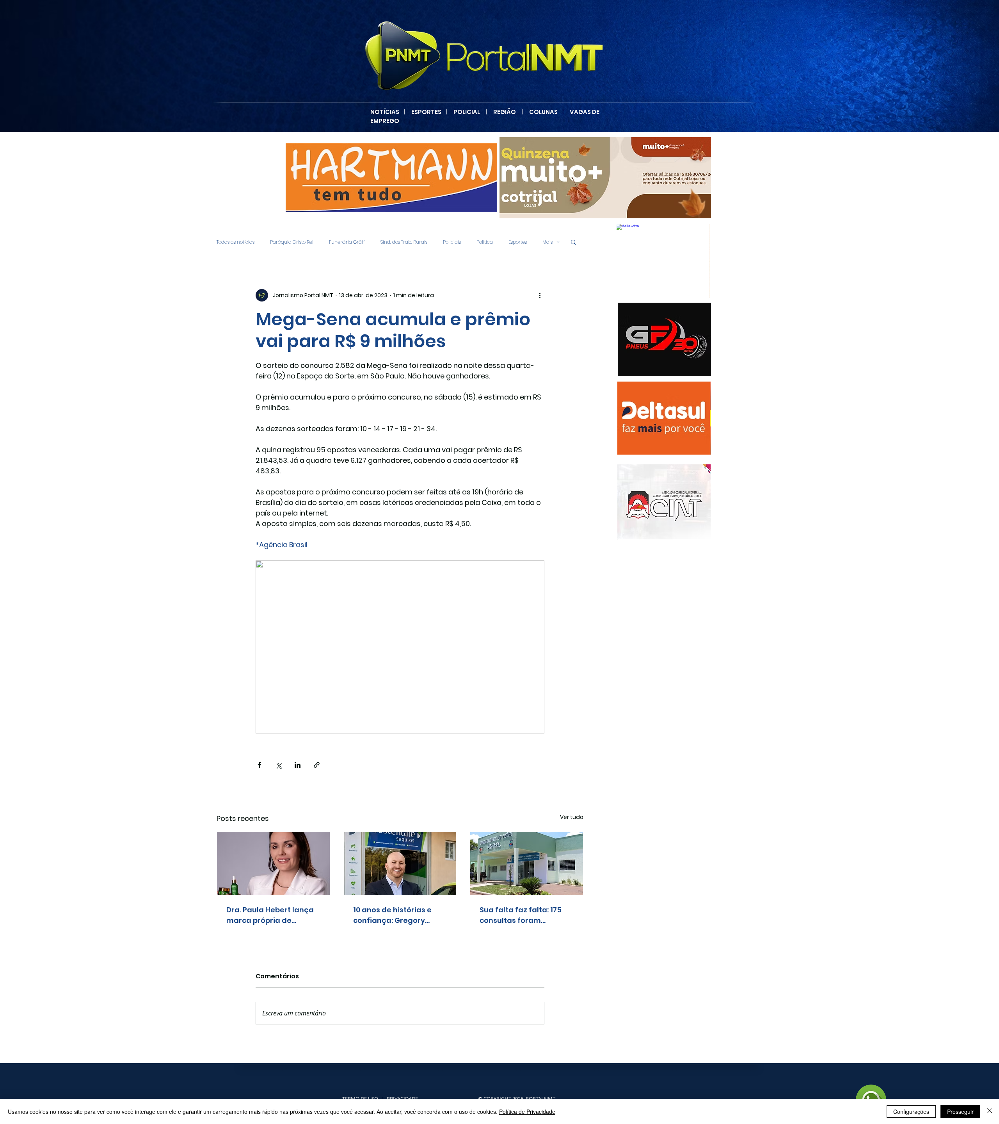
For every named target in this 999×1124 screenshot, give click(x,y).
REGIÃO (504, 112)
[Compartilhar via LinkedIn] (297, 765)
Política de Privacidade (527, 1111)
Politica (484, 242)
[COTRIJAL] (605, 177)
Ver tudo (571, 817)
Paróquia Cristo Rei (291, 242)
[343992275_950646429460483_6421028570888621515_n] (664, 418)
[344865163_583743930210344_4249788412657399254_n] (664, 339)
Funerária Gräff (347, 242)
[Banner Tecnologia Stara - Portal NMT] (391, 177)
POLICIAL (466, 112)
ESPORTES (428, 112)
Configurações (911, 1111)
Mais (547, 242)
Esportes (517, 242)
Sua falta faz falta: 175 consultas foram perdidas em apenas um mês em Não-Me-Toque (525, 915)
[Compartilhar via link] (316, 765)
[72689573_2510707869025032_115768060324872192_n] (664, 501)
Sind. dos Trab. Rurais (403, 242)
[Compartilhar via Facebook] (259, 765)
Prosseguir (960, 1111)
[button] (573, 242)
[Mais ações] (539, 295)
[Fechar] (989, 1111)
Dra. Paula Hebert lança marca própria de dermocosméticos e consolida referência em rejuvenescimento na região (271, 915)
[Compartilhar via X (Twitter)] (278, 765)
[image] (663, 261)
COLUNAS (545, 112)
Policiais (452, 242)
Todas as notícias (235, 242)
